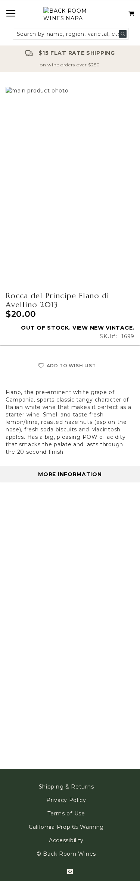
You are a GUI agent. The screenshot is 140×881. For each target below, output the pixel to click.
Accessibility (66, 840)
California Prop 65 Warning (66, 827)
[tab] (70, 474)
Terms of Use (66, 813)
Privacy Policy (66, 800)
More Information (70, 474)
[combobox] (71, 34)
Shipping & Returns (66, 786)
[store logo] (70, 15)
